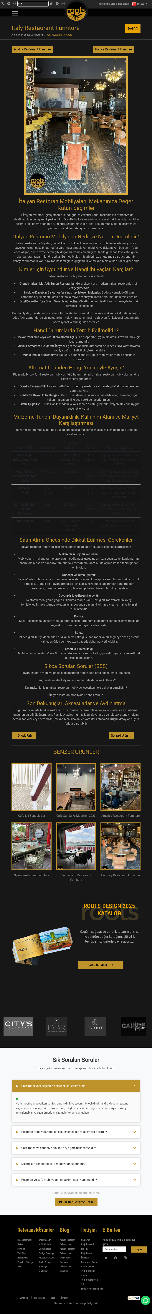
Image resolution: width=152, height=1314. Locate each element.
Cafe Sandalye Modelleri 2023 (76, 815)
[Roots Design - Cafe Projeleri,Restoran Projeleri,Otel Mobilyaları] (68, 4)
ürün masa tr (45, 1239)
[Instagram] (63, 3)
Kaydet (139, 1249)
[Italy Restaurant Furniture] (76, 127)
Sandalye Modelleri (33, 34)
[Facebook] (57, 3)
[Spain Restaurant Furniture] (31, 846)
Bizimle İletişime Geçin (78, 1202)
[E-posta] (9, 3)
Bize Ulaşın (123, 3)
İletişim (64, 1297)
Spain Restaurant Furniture (31, 875)
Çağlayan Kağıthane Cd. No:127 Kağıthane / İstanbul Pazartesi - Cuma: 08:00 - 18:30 (89, 1253)
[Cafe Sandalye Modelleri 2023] (76, 787)
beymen (21, 1248)
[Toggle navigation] (15, 14)
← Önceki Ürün (23, 735)
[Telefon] (3, 3)
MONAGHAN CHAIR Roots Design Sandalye (46, 1249)
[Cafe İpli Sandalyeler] (31, 787)
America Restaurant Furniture (120, 815)
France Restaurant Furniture (113, 49)
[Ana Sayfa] (13, 1297)
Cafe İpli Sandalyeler (31, 815)
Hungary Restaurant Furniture (120, 875)
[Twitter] (51, 3)
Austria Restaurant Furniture (32, 49)
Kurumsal (103, 3)
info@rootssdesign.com (92, 1288)
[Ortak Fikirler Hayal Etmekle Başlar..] (134, 1297)
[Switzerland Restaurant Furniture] (76, 846)
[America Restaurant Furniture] (120, 787)
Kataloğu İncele (98, 964)
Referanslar (39, 1297)
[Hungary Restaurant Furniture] (120, 846)
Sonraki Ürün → (121, 735)
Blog (113, 3)
